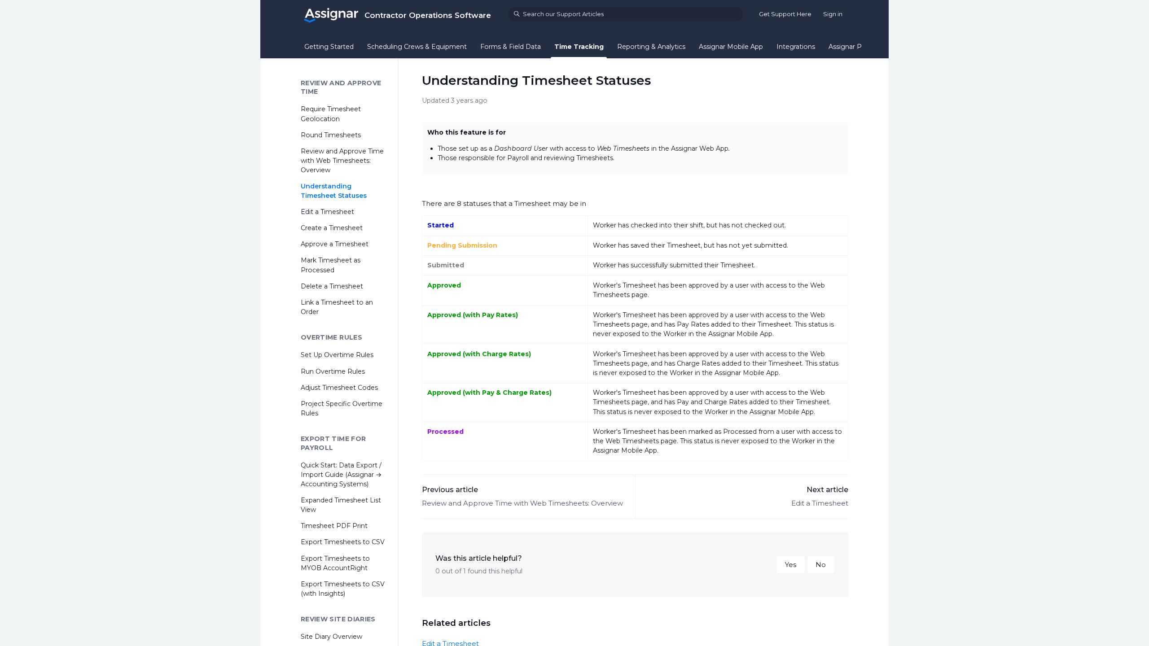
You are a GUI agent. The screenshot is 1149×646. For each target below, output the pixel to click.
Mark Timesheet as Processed (330, 265)
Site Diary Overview (331, 637)
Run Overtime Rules (333, 371)
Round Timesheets (331, 135)
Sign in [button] (832, 13)
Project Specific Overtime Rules (341, 408)
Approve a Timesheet (334, 244)
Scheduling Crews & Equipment (417, 47)
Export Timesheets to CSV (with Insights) (343, 589)
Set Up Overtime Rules (337, 355)
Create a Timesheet (332, 228)
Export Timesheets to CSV (343, 542)
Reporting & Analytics (651, 47)
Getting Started (329, 47)
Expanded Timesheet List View (341, 505)
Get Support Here (785, 13)
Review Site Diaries (338, 619)
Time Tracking (579, 47)
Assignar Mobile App (731, 47)
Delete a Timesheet (332, 286)
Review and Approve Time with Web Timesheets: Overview (522, 503)
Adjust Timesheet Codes (339, 388)
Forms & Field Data (510, 47)
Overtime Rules (331, 337)
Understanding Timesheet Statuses (334, 191)
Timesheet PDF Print (334, 526)
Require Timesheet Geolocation (331, 113)
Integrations (795, 47)
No (821, 564)
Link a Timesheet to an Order (337, 307)
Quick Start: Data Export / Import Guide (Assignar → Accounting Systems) (341, 474)
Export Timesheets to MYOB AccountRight (335, 563)
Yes (790, 564)
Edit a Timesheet (819, 503)
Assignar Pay (849, 47)
